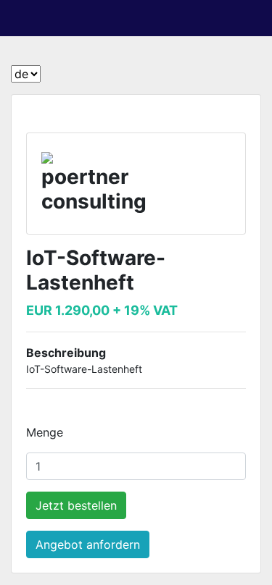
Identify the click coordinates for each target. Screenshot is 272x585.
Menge (44, 432)
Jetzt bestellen (76, 505)
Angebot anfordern (88, 544)
